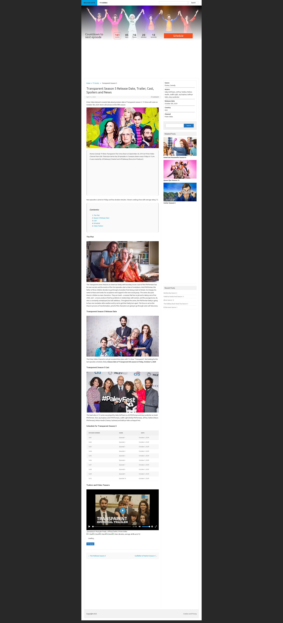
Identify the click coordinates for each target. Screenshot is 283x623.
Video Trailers (98, 226)
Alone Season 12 (168, 300)
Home (88, 83)
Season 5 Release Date (101, 218)
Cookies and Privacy (190, 614)
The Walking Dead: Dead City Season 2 (175, 303)
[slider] (111, 527)
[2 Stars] (95, 534)
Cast (95, 220)
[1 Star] (89, 534)
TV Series (103, 3)
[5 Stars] (115, 534)
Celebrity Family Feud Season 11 (173, 296)
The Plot (96, 215)
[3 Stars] (102, 534)
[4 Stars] (108, 534)
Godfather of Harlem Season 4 (146, 556)
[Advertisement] (141, 62)
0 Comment (155, 97)
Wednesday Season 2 (170, 293)
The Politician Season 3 (97, 556)
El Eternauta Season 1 (170, 307)
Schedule (97, 223)
